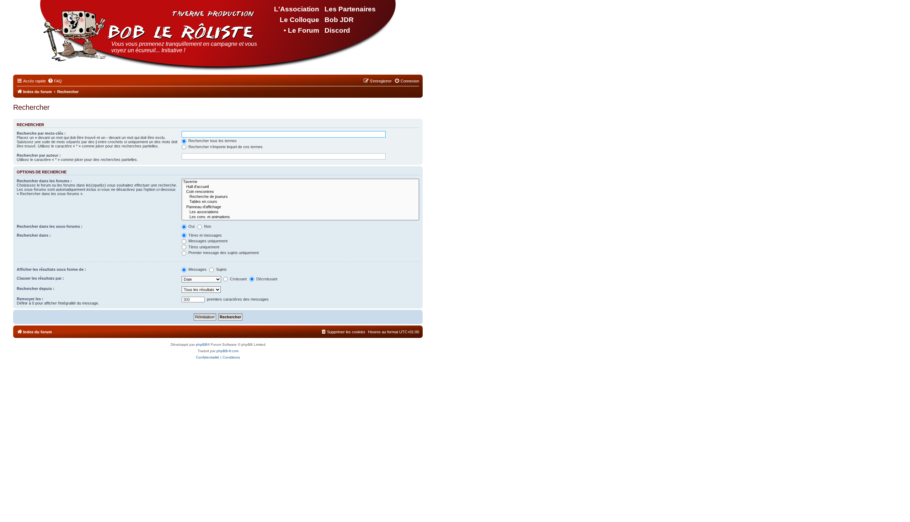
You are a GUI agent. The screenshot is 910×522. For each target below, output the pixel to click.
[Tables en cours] (300, 201)
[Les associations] (300, 212)
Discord (337, 30)
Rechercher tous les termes (212, 141)
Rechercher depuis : (35, 288)
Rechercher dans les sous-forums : (49, 226)
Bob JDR (339, 19)
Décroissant (266, 279)
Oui (190, 226)
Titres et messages (204, 235)
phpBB (201, 344)
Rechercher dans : (34, 235)
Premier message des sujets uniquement (223, 253)
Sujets (221, 269)
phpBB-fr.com (227, 351)
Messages (197, 269)
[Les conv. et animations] (300, 217)
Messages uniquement (207, 241)
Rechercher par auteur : (39, 155)
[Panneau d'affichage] (300, 207)
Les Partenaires (350, 9)
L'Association (296, 9)
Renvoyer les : (30, 299)
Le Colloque (299, 19)
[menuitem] (55, 81)
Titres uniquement (203, 247)
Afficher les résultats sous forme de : (51, 269)
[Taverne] (300, 181)
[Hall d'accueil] (300, 186)
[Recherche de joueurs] (300, 196)
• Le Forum (301, 30)
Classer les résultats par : (40, 278)
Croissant (238, 279)
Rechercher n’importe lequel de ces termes (225, 147)
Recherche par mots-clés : (41, 133)
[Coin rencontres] (300, 191)
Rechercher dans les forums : (44, 181)
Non (207, 226)
